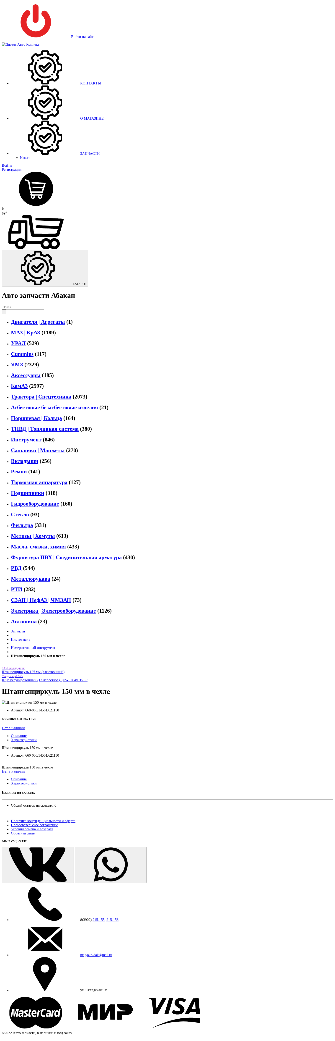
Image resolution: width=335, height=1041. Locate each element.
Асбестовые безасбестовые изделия (54, 407)
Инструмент (26, 440)
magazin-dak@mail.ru (96, 955)
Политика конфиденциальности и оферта (43, 821)
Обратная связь (23, 833)
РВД (16, 568)
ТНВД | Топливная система (45, 429)
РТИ (16, 589)
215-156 (112, 920)
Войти (7, 165)
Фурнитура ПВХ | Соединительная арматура (66, 557)
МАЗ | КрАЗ (25, 333)
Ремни (19, 472)
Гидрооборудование (35, 504)
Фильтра (22, 525)
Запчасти (18, 631)
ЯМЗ (17, 364)
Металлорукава (30, 579)
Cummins (22, 354)
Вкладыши (24, 461)
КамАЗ (19, 386)
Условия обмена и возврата (32, 829)
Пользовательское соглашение (34, 825)
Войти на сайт (82, 37)
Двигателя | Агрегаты (38, 322)
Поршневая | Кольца (36, 418)
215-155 (99, 920)
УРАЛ (18, 343)
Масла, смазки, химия (38, 547)
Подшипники (27, 493)
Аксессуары (26, 375)
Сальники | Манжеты (38, 450)
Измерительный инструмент (33, 648)
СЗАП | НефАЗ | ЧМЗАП (41, 600)
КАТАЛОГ (79, 284)
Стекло (20, 514)
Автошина (24, 621)
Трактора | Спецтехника (41, 397)
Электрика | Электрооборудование (53, 611)
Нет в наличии (13, 728)
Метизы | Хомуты (33, 536)
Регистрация (11, 169)
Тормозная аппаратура (39, 482)
